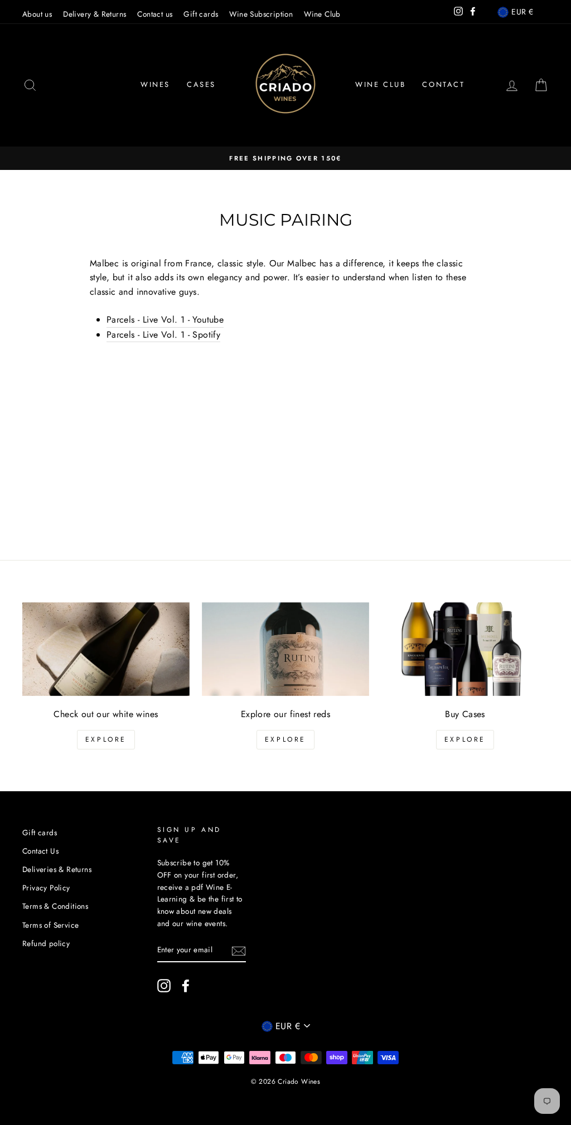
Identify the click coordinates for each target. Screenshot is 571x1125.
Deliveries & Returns (56, 869)
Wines (155, 84)
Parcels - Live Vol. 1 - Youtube (165, 319)
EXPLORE (106, 739)
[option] (285, 158)
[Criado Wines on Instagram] (164, 985)
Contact (443, 84)
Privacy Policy (46, 887)
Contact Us (40, 850)
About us (37, 14)
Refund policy (46, 943)
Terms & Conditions (55, 906)
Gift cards (200, 14)
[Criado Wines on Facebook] (185, 985)
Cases (201, 84)
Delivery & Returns (94, 14)
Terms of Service (50, 925)
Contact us (154, 14)
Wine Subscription (261, 14)
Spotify (163, 334)
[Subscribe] (238, 950)
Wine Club (322, 14)
